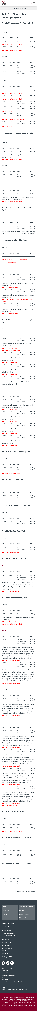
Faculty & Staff (24, 914)
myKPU (21, 910)
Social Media (5, 979)
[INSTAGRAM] (12, 963)
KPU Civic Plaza (7, 942)
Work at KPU (23, 918)
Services (5, 914)
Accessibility (5, 971)
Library (5, 906)
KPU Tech (5, 954)
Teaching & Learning (26, 906)
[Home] (14, 3)
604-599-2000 (6, 926)
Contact (4, 977)
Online (4, 566)
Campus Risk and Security (8, 975)
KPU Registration (20, 8)
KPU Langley (6, 945)
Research (6, 910)
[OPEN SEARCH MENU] (31, 3)
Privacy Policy (5, 973)
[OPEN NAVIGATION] (34, 3)
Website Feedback (7, 968)
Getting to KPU (7, 957)
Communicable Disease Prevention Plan (12, 982)
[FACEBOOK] (3, 963)
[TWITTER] (7, 963)
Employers (6, 918)
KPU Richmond (7, 948)
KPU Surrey (5, 951)
